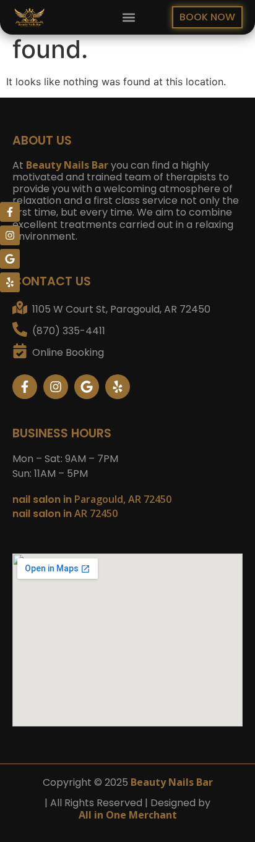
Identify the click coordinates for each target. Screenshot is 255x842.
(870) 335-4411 (68, 331)
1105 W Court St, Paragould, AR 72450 (121, 309)
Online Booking (68, 352)
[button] (128, 17)
